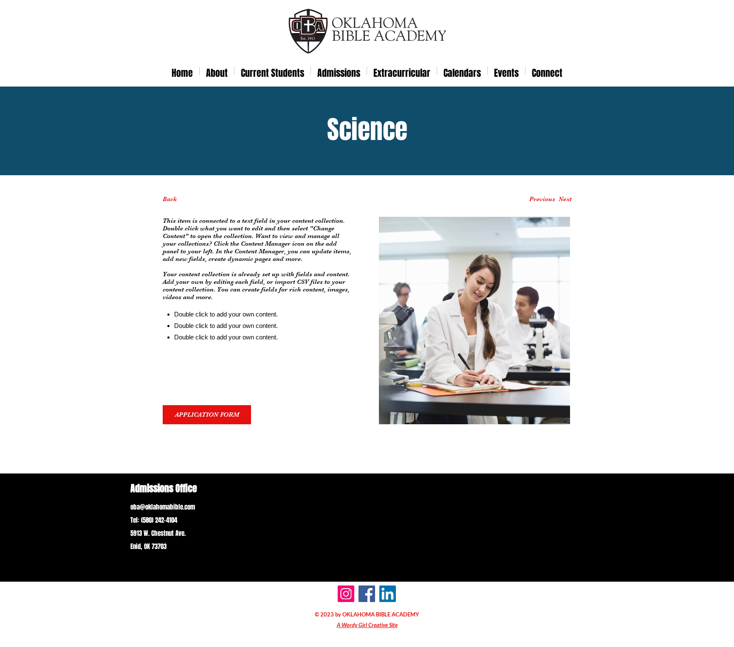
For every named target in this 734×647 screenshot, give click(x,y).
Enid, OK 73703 (148, 546)
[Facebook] (367, 593)
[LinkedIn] (387, 593)
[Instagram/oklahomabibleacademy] (346, 593)
